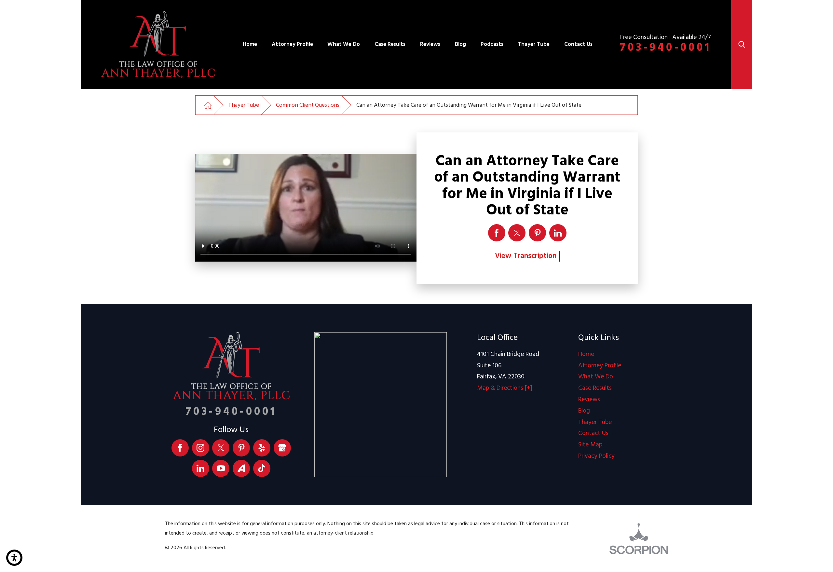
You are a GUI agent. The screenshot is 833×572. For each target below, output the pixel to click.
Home (250, 44)
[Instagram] (200, 447)
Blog (460, 44)
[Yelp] (261, 447)
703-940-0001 (665, 48)
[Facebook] (180, 447)
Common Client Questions (307, 105)
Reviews (430, 44)
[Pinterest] (241, 447)
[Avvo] (241, 468)
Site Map (590, 445)
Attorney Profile (292, 44)
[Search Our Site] (741, 44)
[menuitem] (249, 44)
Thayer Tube (534, 44)
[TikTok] (261, 468)
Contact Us (578, 44)
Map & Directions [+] (504, 388)
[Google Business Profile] (282, 447)
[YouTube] (220, 468)
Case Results (390, 44)
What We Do (343, 44)
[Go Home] (208, 105)
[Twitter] (220, 447)
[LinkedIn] (200, 468)
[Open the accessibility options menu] (14, 558)
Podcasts (492, 44)
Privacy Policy (596, 456)
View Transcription (525, 256)
